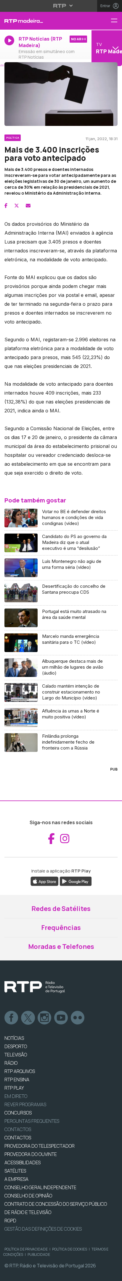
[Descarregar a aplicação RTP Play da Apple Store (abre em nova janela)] (44, 881)
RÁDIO (10, 1063)
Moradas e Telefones (61, 946)
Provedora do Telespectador (39, 1146)
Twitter (28, 1018)
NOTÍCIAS (14, 1038)
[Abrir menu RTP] (61, 5)
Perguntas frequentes (31, 1121)
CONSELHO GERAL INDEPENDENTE (40, 1187)
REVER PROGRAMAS (25, 1104)
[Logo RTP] (34, 987)
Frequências (61, 927)
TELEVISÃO (15, 1054)
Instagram (45, 1018)
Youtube (61, 1018)
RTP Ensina (16, 1079)
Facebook (11, 1018)
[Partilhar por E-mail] (28, 205)
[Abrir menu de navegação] (116, 20)
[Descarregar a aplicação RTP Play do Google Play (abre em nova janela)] (76, 881)
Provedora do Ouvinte (30, 1154)
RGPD (10, 1220)
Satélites (15, 1171)
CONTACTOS (17, 1137)
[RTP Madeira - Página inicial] (40, 21)
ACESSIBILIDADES (22, 1162)
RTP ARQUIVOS (19, 1071)
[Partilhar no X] (16, 205)
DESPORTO (15, 1046)
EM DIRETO (15, 1096)
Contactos (17, 1129)
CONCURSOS (18, 1112)
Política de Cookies (69, 1249)
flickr (78, 1018)
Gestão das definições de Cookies (43, 1229)
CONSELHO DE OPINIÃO (28, 1195)
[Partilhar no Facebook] (5, 205)
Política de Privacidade (26, 1249)
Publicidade (39, 1254)
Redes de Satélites (61, 908)
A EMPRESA (16, 1179)
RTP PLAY (14, 1088)
